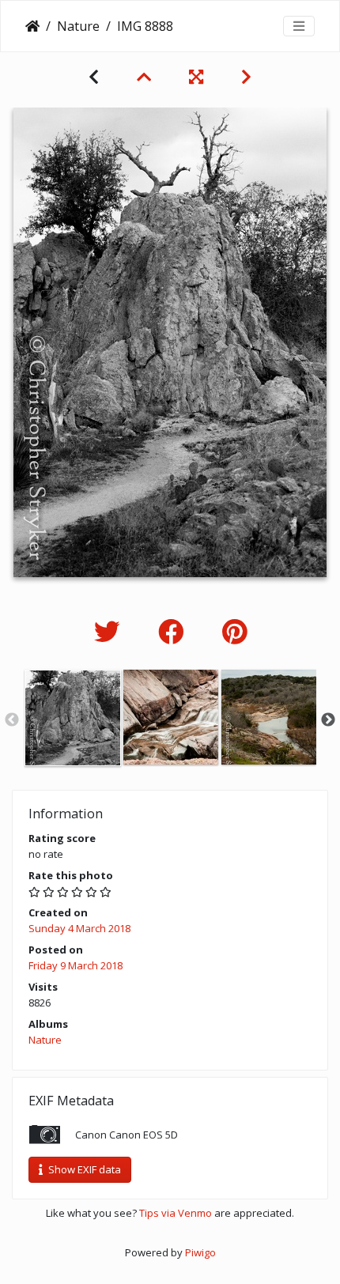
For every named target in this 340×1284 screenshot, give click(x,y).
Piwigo (200, 1252)
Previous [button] (12, 720)
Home (32, 26)
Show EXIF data (83, 1169)
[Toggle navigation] (299, 26)
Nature (78, 26)
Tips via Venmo (175, 1213)
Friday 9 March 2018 (75, 965)
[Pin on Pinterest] (234, 631)
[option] (73, 718)
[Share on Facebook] (174, 631)
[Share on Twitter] (110, 631)
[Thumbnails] (144, 77)
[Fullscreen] (196, 77)
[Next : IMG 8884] (246, 77)
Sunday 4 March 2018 (79, 928)
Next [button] (328, 720)
